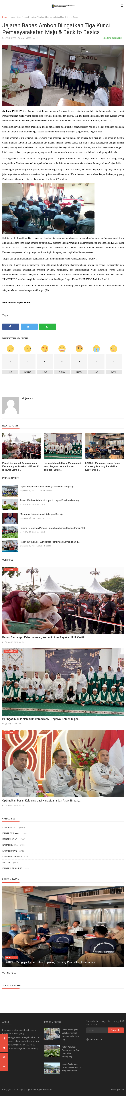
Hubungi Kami (117, 1089)
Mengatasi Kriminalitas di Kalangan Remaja (41, 514)
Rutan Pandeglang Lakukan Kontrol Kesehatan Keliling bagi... (70, 1035)
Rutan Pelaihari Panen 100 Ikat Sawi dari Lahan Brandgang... (71, 1052)
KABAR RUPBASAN (12, 856)
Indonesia (95, 1039)
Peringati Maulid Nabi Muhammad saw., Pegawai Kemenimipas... (41, 719)
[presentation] (112, 891)
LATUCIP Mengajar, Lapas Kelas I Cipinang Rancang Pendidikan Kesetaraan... (103, 466)
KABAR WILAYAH (11, 833)
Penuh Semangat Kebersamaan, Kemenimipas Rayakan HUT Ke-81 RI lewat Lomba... (20, 466)
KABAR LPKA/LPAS (12, 868)
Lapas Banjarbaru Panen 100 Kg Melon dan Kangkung (46, 486)
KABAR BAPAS (10, 38)
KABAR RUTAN (10, 844)
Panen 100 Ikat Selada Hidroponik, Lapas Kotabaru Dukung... (50, 500)
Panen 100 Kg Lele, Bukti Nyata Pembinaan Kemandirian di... (50, 541)
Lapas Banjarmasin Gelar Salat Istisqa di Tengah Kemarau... (71, 1067)
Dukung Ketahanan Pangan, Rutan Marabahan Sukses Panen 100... (53, 528)
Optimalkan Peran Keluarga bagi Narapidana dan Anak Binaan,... (41, 800)
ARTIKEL (7, 862)
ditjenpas (27, 398)
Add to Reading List (113, 38)
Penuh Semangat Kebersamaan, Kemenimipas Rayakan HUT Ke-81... (44, 637)
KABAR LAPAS (9, 839)
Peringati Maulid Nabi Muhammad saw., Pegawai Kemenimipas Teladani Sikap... (62, 466)
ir (20, 504)
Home (4, 17)
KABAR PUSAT (10, 827)
